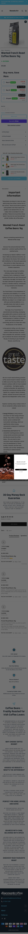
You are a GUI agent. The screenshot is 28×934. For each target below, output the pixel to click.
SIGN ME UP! (21, 469)
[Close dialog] (27, 455)
